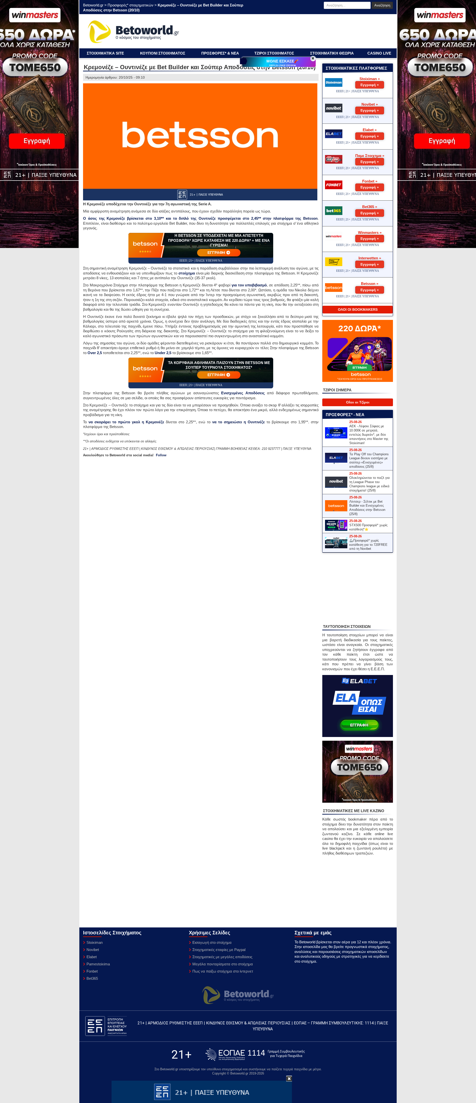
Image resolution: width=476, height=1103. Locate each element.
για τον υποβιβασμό (249, 285)
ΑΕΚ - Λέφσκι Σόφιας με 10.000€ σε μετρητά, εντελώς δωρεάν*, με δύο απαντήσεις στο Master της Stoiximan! (368, 434)
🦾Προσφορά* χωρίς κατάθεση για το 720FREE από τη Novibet (368, 545)
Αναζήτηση (382, 5)
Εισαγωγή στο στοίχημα (212, 942)
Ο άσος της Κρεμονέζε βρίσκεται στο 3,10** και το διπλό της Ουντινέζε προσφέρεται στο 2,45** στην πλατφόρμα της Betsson (200, 218)
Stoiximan (95, 942)
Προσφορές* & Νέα (220, 53)
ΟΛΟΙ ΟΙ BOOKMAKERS (358, 309)
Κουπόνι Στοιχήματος (162, 53)
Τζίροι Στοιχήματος (274, 53)
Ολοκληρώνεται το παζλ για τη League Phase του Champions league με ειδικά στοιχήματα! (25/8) (369, 484)
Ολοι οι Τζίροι (357, 402)
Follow (161, 455)
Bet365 (92, 978)
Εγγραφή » (369, 85)
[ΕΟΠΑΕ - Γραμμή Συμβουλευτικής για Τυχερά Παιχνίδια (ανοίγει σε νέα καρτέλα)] (255, 1054)
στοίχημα (186, 273)
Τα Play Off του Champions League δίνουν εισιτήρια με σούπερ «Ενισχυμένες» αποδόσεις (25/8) (369, 460)
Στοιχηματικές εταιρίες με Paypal (218, 950)
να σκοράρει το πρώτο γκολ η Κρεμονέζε (126, 422)
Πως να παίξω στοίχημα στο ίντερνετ (222, 971)
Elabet (92, 957)
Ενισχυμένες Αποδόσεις (243, 393)
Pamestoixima (98, 964)
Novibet (93, 950)
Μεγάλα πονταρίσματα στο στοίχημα (222, 964)
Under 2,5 (163, 353)
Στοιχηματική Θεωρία (332, 53)
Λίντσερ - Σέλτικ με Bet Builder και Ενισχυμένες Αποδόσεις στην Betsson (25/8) (367, 508)
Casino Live (379, 53)
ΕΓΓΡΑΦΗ (216, 252)
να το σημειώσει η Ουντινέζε (238, 422)
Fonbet (92, 971)
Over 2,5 (95, 353)
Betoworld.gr (93, 5)
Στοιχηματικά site (105, 53)
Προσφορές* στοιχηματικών (130, 5)
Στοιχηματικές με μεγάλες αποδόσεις (222, 957)
